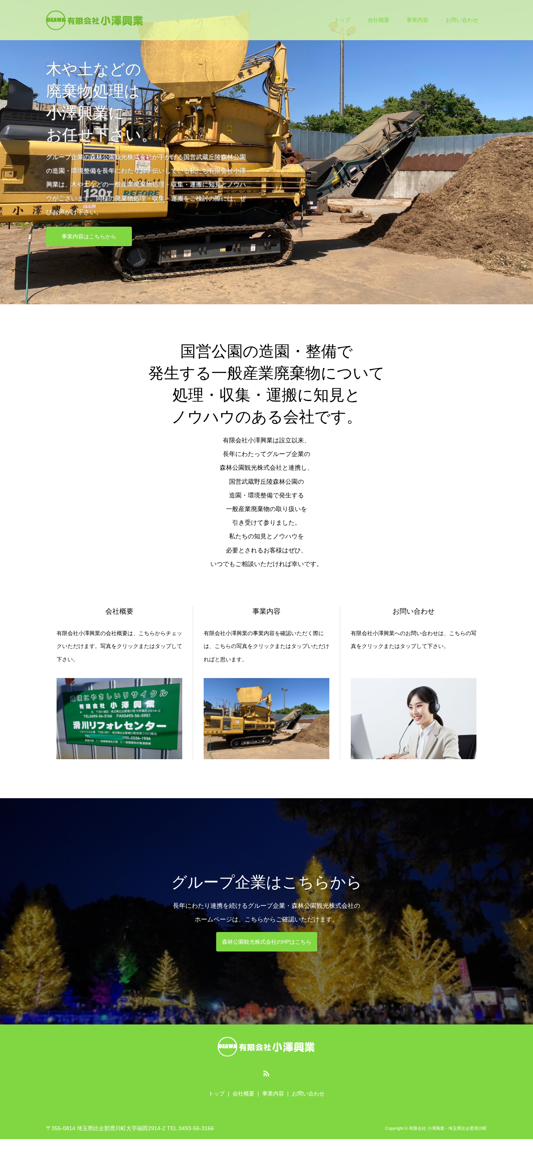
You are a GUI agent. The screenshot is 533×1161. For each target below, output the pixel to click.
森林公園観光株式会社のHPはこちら (266, 942)
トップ (342, 20)
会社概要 (378, 20)
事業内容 (417, 20)
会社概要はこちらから (89, 216)
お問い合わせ (462, 20)
